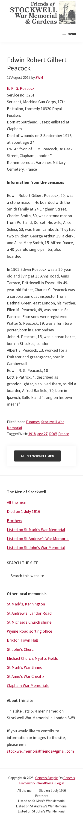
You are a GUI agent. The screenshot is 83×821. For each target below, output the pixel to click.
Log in (59, 783)
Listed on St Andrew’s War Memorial (38, 538)
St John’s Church (21, 649)
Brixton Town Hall (22, 640)
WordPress (45, 783)
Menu (72, 33)
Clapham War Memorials (28, 685)
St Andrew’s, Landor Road (29, 613)
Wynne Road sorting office (29, 631)
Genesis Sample (46, 778)
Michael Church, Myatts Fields (32, 658)
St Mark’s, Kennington (26, 604)
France (63, 433)
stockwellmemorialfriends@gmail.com (40, 751)
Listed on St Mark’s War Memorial (36, 529)
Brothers (14, 520)
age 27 (42, 433)
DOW (53, 433)
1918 (32, 433)
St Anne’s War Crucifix (25, 676)
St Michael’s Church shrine (29, 622)
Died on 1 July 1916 (23, 511)
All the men (16, 502)
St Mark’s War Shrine (24, 667)
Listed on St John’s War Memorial (36, 547)
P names (33, 421)
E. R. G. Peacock (21, 88)
